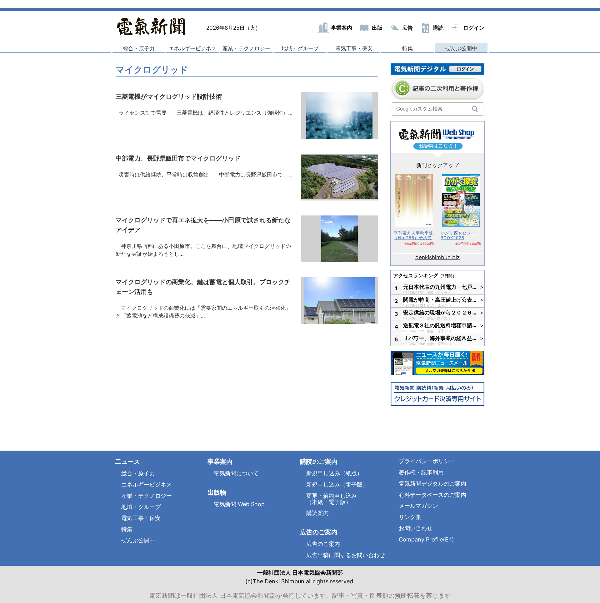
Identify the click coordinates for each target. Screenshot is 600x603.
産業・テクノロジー (246, 48)
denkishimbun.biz (437, 257)
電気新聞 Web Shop (239, 504)
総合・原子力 (139, 48)
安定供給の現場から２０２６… (440, 312)
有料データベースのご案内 (432, 495)
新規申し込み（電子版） (337, 484)
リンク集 (410, 517)
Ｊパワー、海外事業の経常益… (440, 338)
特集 (407, 48)
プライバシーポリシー (427, 461)
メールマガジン (418, 505)
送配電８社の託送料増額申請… (440, 325)
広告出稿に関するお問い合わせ (345, 555)
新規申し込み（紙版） (334, 473)
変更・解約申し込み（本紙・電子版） (331, 498)
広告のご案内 (323, 544)
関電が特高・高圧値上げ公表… (440, 300)
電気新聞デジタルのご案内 (432, 483)
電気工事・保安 (353, 48)
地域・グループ (300, 48)
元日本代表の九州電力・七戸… (440, 287)
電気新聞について (236, 473)
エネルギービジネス (193, 48)
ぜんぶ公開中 (461, 48)
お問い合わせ (415, 528)
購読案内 (317, 513)
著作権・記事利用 (421, 472)
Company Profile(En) (426, 539)
